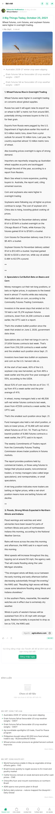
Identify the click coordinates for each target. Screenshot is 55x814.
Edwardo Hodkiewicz (15, 9)
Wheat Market (12, 12)
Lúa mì (17, 29)
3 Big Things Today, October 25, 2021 (25, 17)
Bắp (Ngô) (7, 29)
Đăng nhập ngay (27, 656)
